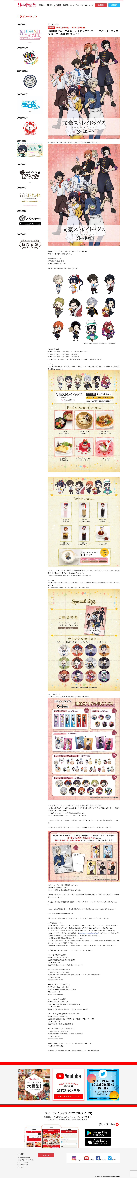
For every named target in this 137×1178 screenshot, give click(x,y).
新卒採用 (114, 5)
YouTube (91, 1160)
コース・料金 (74, 5)
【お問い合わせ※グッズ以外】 (25, 1160)
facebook (103, 1160)
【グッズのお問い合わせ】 (24, 1157)
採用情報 (101, 5)
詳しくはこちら (107, 1124)
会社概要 (20, 1154)
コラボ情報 (57, 5)
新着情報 (49, 5)
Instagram (79, 1160)
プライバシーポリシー (23, 1162)
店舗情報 (65, 5)
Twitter (114, 1160)
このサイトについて (22, 1164)
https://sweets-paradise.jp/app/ (88, 933)
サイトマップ (20, 1167)
